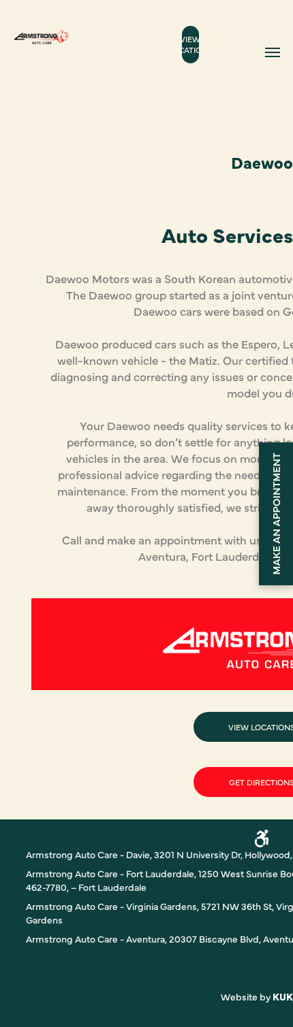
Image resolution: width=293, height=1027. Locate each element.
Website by (246, 996)
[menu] (272, 52)
